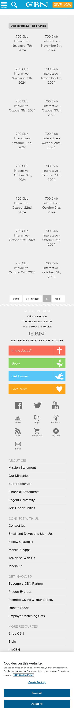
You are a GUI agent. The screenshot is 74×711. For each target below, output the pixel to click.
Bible (18, 422)
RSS (18, 435)
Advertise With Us (22, 558)
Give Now (63, 5)
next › (58, 298)
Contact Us (17, 525)
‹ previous (32, 298)
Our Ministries (19, 476)
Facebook (18, 405)
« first (15, 298)
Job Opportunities (22, 508)
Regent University (22, 500)
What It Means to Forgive (37, 326)
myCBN (56, 435)
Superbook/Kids (20, 484)
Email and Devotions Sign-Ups (31, 534)
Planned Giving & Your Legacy (31, 600)
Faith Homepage (37, 316)
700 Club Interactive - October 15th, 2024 (22, 268)
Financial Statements (24, 492)
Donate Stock (19, 608)
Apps (37, 422)
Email (18, 448)
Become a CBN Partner (26, 583)
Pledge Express (20, 592)
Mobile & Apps (19, 550)
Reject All (37, 693)
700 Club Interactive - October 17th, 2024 (22, 235)
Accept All (37, 704)
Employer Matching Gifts (27, 616)
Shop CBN (16, 633)
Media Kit (15, 566)
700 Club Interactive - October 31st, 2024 (22, 106)
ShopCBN (37, 435)
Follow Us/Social (21, 542)
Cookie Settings (37, 682)
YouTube (56, 405)
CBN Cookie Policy (23, 675)
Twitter (37, 405)
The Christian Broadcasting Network (37, 340)
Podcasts (56, 422)
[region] (37, 681)
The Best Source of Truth (37, 321)
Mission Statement (22, 467)
